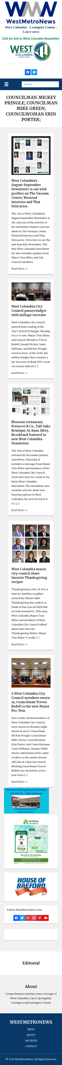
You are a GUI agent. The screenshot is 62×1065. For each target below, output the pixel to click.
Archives (31, 1040)
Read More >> (19, 268)
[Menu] (6, 84)
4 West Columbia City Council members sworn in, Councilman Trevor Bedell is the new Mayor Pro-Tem (30, 702)
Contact (31, 1046)
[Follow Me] (34, 72)
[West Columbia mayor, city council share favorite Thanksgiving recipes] (31, 562)
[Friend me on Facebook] (28, 72)
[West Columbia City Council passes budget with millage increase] (31, 300)
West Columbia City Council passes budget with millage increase (28, 310)
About (31, 1034)
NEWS (31, 1029)
